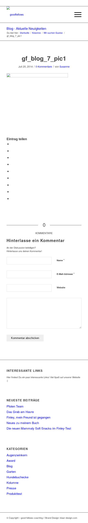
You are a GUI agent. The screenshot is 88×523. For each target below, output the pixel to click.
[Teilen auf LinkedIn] (12, 171)
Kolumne (12, 482)
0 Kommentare (44, 66)
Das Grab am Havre (20, 412)
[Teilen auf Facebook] (12, 144)
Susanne (65, 66)
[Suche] (66, 14)
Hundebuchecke (17, 477)
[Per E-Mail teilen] (12, 198)
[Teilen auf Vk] (12, 185)
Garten (11, 471)
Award (11, 460)
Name (60, 260)
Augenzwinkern (17, 455)
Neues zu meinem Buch (23, 423)
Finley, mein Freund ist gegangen (28, 417)
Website (61, 287)
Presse (11, 488)
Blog (9, 466)
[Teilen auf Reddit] (12, 191)
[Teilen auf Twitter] (12, 151)
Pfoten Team (15, 406)
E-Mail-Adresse (65, 274)
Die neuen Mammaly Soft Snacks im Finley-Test (39, 428)
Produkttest (14, 493)
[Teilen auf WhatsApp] (12, 157)
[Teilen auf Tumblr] (12, 178)
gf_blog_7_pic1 (44, 58)
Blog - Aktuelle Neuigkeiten (26, 28)
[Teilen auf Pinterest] (12, 164)
